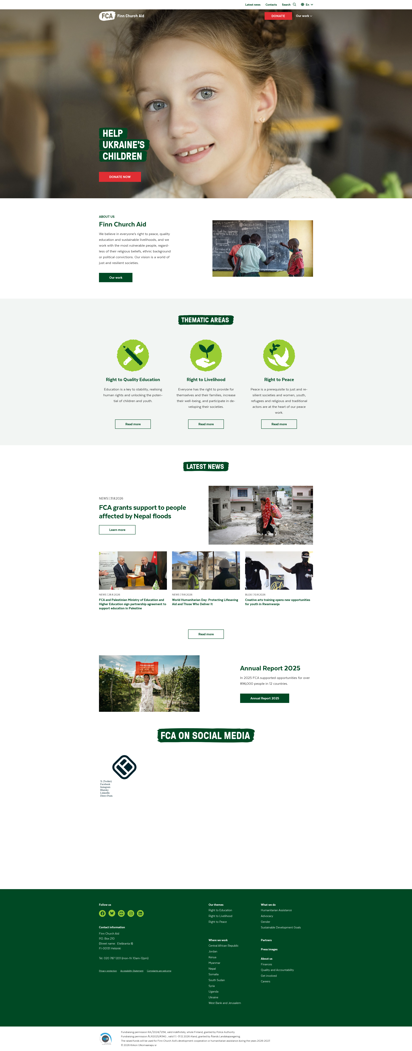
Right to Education (220, 910)
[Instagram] (130, 913)
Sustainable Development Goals (281, 927)
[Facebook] (102, 913)
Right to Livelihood (220, 916)
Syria (212, 986)
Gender (265, 922)
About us (266, 958)
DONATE (278, 16)
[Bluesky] (111, 913)
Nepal (212, 968)
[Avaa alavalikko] (311, 16)
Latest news (252, 4)
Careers (265, 981)
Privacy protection (108, 971)
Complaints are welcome (159, 971)
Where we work (218, 940)
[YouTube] (121, 913)
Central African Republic (224, 945)
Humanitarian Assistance (276, 910)
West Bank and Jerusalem (225, 1003)
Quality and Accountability (277, 970)
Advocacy (267, 916)
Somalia (214, 974)
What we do (268, 904)
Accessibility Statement (131, 971)
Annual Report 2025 (264, 698)
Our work (302, 16)
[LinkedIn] (140, 913)
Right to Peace (218, 922)
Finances (266, 964)
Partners (266, 940)
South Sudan (217, 980)
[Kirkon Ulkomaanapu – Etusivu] (121, 16)
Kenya (212, 957)
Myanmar (214, 963)
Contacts (271, 4)
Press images (269, 949)
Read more (133, 424)
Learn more (117, 530)
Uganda (213, 991)
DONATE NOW (120, 177)
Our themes (216, 904)
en (307, 4)
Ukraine (213, 997)
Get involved (269, 976)
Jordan (213, 951)
